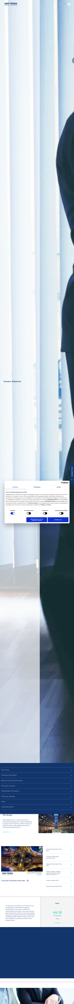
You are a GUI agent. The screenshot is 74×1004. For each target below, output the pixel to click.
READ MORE (57, 922)
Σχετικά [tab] (59, 487)
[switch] (29, 513)
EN (65, 4)
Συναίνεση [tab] (15, 487)
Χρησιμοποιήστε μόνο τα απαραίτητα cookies (36, 519)
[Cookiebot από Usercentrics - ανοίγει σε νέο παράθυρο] (62, 483)
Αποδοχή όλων (58, 519)
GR (62, 4)
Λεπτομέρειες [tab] (37, 487)
